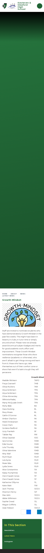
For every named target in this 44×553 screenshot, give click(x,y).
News (22, 294)
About (14, 294)
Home (4, 294)
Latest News (8, 296)
